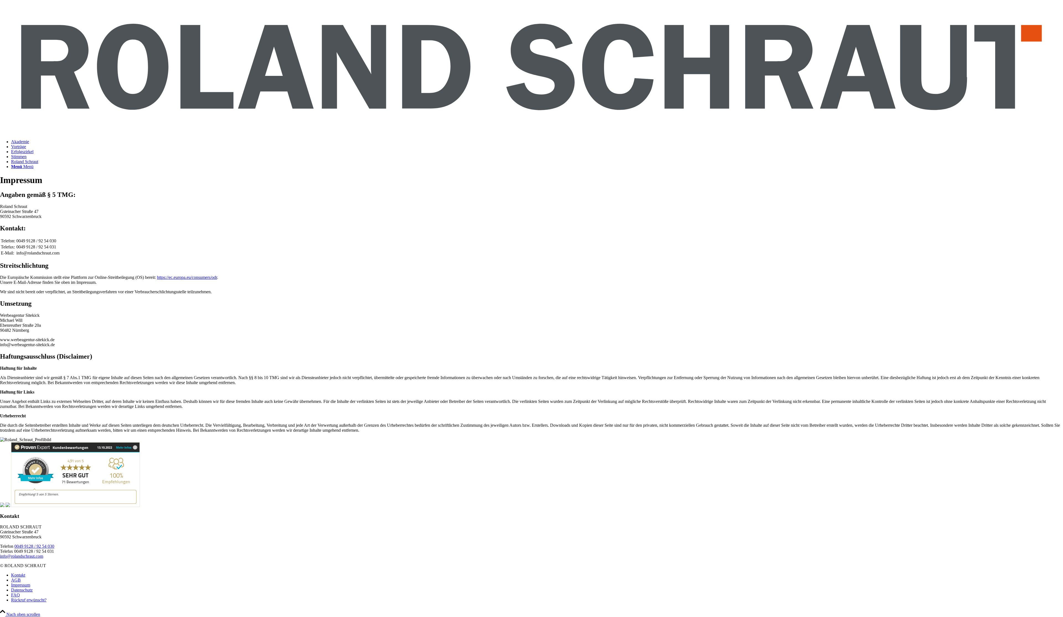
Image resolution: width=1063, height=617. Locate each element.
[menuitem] (537, 141)
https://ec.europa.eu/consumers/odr (187, 277)
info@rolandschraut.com (21, 556)
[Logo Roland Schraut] (531, 132)
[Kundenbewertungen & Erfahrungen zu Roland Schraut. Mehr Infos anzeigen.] (75, 505)
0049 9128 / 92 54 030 (34, 546)
